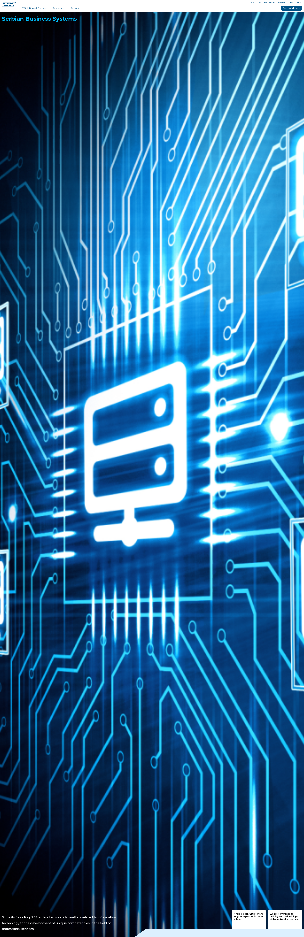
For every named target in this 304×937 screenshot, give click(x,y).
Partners (75, 8)
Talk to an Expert (291, 8)
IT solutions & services (34, 8)
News (292, 2)
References (59, 8)
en (298, 2)
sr (301, 2)
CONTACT (282, 2)
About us (255, 2)
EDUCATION (269, 2)
